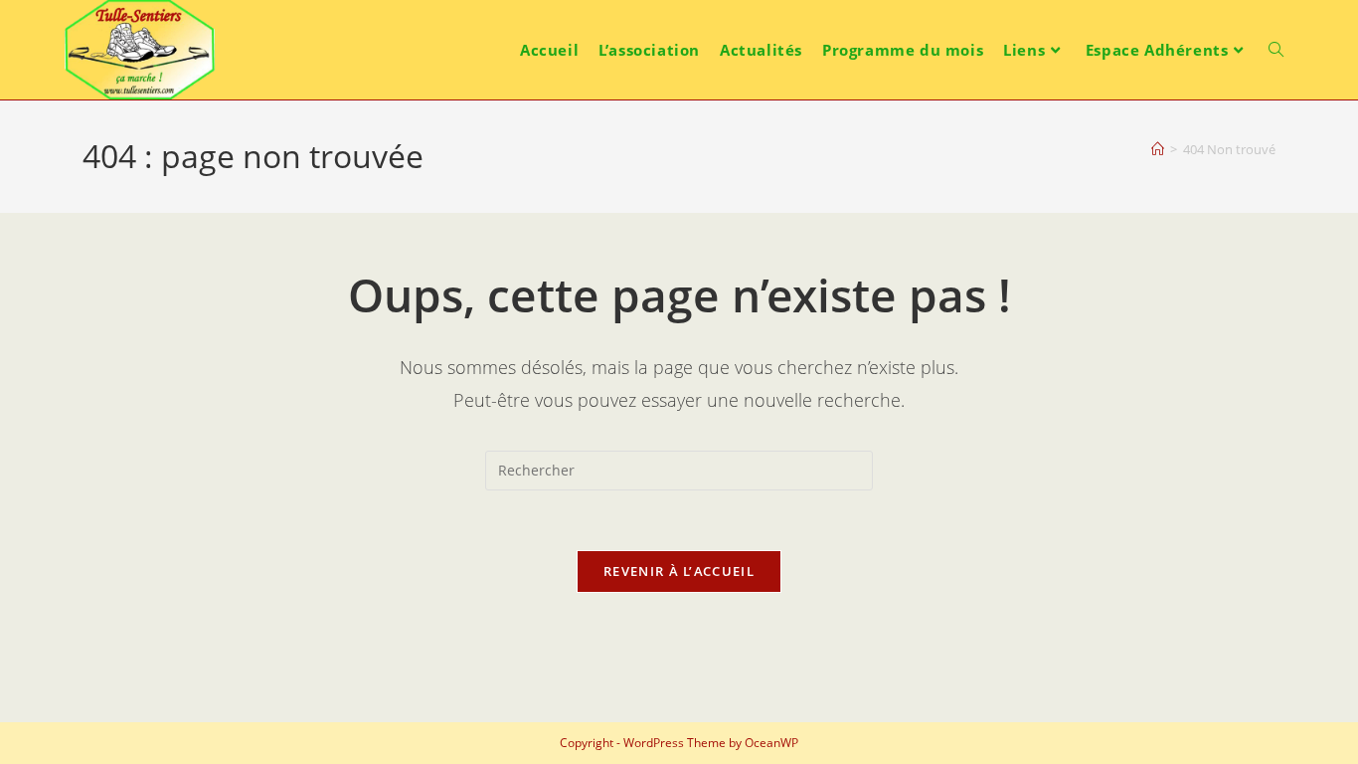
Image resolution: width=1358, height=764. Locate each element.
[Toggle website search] (1276, 49)
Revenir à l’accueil (679, 571)
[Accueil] (1157, 149)
